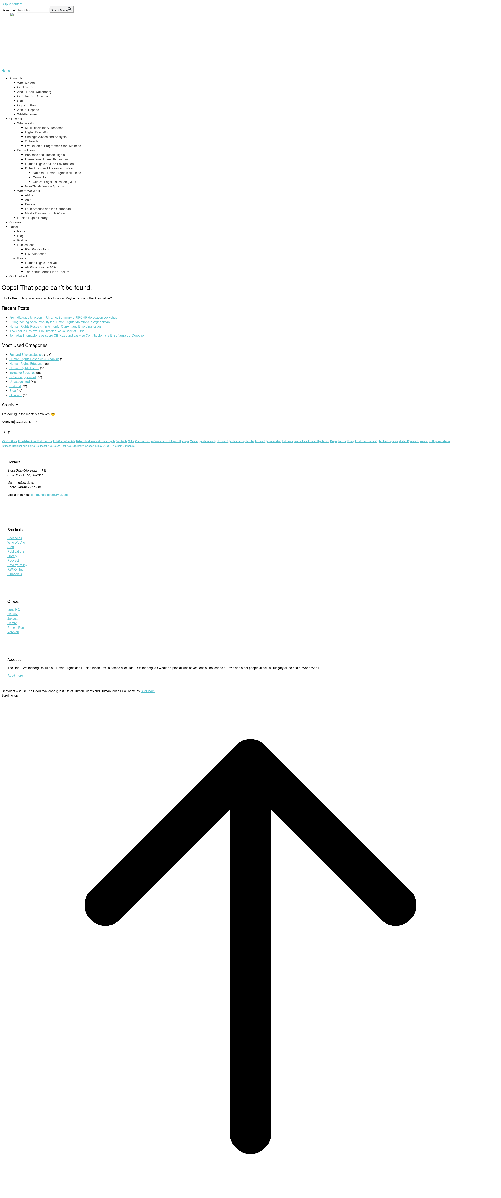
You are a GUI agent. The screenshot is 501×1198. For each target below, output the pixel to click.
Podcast (23, 240)
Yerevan (13, 632)
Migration (392, 441)
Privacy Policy (17, 565)
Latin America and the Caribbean (48, 208)
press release (442, 441)
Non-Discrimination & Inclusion (46, 186)
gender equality (207, 441)
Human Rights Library (32, 217)
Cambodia (121, 441)
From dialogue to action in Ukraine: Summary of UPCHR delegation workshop (63, 317)
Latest (13, 226)
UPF (109, 446)
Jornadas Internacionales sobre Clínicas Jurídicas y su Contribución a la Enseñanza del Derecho (76, 335)
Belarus (80, 441)
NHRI (432, 441)
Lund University (369, 441)
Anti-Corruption (61, 441)
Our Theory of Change (32, 96)
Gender (194, 441)
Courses (15, 222)
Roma (31, 446)
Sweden (89, 446)
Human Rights (225, 441)
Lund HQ (13, 609)
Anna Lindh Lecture (41, 441)
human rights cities (243, 441)
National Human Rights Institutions (57, 172)
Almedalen (24, 441)
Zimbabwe (129, 446)
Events (22, 258)
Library (350, 441)
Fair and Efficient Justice (26, 354)
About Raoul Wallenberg (34, 91)
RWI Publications (37, 249)
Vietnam (117, 446)
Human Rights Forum (24, 368)
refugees (6, 446)
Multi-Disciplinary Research (44, 127)
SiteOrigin (148, 691)
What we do (25, 123)
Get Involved (18, 276)
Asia (28, 199)
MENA (383, 441)
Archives (8, 421)
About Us (15, 78)
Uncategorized (19, 381)
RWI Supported (35, 253)
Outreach (31, 141)
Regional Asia (19, 446)
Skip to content (12, 4)
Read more (15, 675)
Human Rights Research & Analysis (34, 359)
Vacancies (14, 538)
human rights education (268, 441)
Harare (12, 623)
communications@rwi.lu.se (49, 494)
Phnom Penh (16, 627)
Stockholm (78, 446)
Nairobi (12, 614)
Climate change (144, 441)
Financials (14, 574)
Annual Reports (28, 109)
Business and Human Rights (45, 154)
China (131, 441)
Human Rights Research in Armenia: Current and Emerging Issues (55, 326)
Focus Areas (26, 150)
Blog (20, 235)
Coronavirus (160, 441)
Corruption (40, 177)
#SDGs (6, 441)
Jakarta (12, 618)
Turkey (98, 446)
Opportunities (26, 105)
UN (104, 446)
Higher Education (37, 132)
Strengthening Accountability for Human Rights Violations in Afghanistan (59, 322)
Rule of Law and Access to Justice (49, 168)
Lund (358, 441)
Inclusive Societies (22, 372)
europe (185, 441)
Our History (25, 87)
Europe (30, 204)
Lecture (342, 441)
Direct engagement (22, 377)
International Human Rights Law (311, 441)
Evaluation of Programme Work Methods (53, 145)
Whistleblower (27, 114)
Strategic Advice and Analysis (46, 136)
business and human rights (100, 441)
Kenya (333, 441)
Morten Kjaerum (408, 441)
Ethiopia (172, 441)
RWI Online (15, 569)
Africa (29, 195)
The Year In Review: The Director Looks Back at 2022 (46, 331)
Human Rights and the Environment (50, 163)
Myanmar (422, 441)
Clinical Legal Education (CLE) (54, 181)
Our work (15, 118)
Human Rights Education (26, 363)
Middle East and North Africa (45, 213)
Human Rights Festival (41, 262)
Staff (20, 100)
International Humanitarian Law (46, 159)
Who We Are (26, 82)
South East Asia (62, 446)
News (21, 231)
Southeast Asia (44, 446)
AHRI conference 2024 (41, 267)
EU (179, 441)
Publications (25, 244)
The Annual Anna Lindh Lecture (47, 271)
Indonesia (287, 441)
